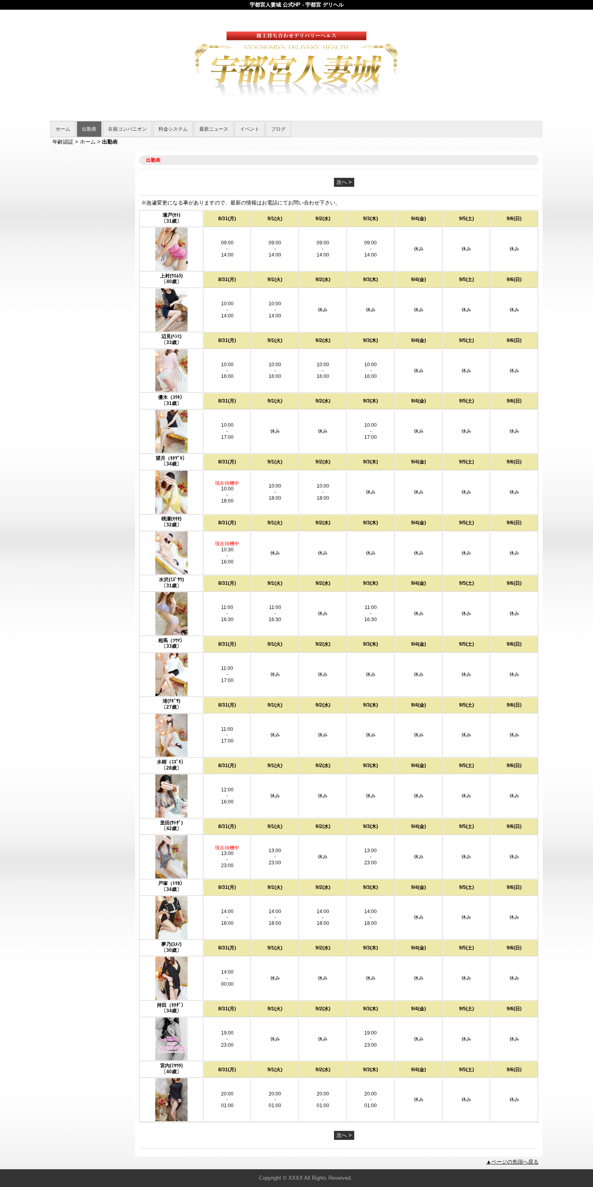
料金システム (173, 129)
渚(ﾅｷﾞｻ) (171, 701)
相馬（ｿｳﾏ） (171, 640)
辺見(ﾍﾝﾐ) (171, 336)
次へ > (344, 182)
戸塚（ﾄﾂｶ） (171, 883)
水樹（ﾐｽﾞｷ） (171, 762)
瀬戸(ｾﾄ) (171, 215)
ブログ (278, 129)
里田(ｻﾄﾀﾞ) (171, 823)
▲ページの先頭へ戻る (512, 1162)
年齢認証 (62, 142)
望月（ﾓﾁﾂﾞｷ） (171, 458)
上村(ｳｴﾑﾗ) (174, 276)
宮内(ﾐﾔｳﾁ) (171, 1065)
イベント (249, 129)
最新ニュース (213, 129)
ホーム (63, 129)
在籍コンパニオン (127, 129)
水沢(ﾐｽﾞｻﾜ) (171, 579)
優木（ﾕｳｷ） (171, 397)
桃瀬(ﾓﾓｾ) (171, 519)
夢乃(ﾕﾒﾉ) (171, 944)
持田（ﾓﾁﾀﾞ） (174, 1005)
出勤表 (89, 129)
